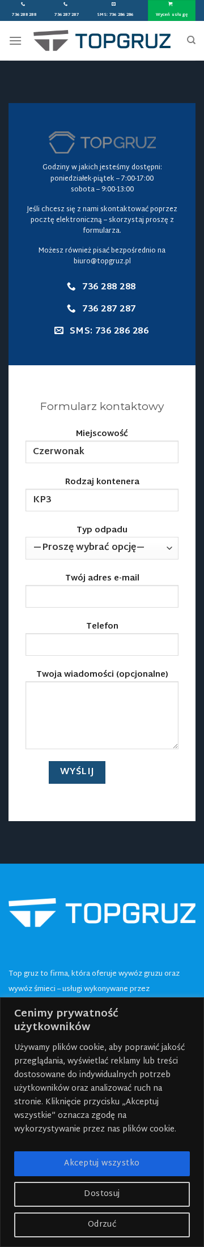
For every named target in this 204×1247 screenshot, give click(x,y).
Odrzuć (102, 1225)
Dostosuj (102, 1194)
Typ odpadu (102, 531)
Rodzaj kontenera (102, 483)
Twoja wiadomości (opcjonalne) (102, 675)
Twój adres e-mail (102, 579)
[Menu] (15, 40)
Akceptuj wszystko (101, 1163)
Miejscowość (102, 435)
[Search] (191, 40)
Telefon (102, 627)
